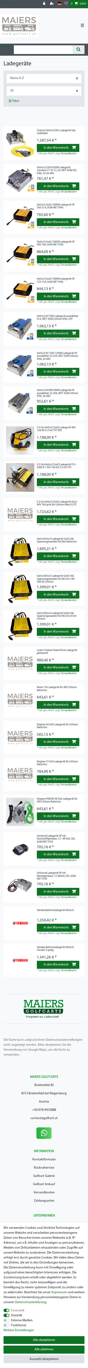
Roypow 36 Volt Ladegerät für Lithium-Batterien (57, 726)
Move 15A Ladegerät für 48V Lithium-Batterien (57, 689)
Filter (15, 101)
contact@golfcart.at (44, 1118)
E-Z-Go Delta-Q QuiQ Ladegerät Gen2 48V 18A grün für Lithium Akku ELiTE (57, 503)
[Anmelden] (44, 4)
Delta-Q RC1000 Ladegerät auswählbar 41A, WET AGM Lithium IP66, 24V (57, 317)
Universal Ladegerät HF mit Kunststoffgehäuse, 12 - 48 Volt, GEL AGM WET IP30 (56, 839)
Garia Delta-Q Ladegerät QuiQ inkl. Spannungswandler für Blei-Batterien (57, 540)
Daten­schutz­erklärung (30, 1302)
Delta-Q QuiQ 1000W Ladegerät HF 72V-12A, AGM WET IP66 (56, 280)
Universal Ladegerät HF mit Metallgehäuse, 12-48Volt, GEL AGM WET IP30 (56, 876)
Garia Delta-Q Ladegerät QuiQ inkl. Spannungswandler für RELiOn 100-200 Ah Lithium (56, 579)
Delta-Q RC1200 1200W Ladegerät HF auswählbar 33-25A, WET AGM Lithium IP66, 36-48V (57, 356)
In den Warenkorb (56, 148)
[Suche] (78, 49)
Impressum (59, 1292)
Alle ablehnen (44, 1349)
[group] (20, 552)
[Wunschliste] (66, 4)
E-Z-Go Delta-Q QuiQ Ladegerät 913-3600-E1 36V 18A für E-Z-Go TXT (56, 466)
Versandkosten (69, 153)
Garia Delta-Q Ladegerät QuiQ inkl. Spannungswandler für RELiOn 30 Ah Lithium (57, 616)
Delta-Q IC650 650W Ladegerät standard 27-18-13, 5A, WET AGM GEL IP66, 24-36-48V (57, 170)
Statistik (16, 1315)
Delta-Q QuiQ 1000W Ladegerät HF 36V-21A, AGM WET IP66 (56, 206)
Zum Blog (5, 2)
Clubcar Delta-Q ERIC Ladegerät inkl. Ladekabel (56, 132)
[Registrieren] (52, 4)
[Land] (59, 3)
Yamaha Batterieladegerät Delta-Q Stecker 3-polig (55, 949)
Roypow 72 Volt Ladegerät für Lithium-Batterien (57, 763)
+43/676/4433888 (44, 1110)
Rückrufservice (44, 1168)
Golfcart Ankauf (44, 1184)
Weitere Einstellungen (19, 1330)
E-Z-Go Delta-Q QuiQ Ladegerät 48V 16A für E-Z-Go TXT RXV (56, 429)
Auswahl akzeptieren (44, 1359)
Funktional (18, 1325)
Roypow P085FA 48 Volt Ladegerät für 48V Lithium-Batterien (57, 800)
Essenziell (17, 1310)
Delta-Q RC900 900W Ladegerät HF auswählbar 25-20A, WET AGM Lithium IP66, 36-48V (57, 393)
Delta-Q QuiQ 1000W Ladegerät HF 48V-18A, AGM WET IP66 (56, 243)
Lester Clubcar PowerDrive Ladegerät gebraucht (57, 652)
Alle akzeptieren (44, 1340)
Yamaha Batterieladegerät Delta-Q (55, 910)
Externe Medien (22, 1320)
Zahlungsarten (44, 1201)
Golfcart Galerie (44, 1176)
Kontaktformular (44, 1159)
